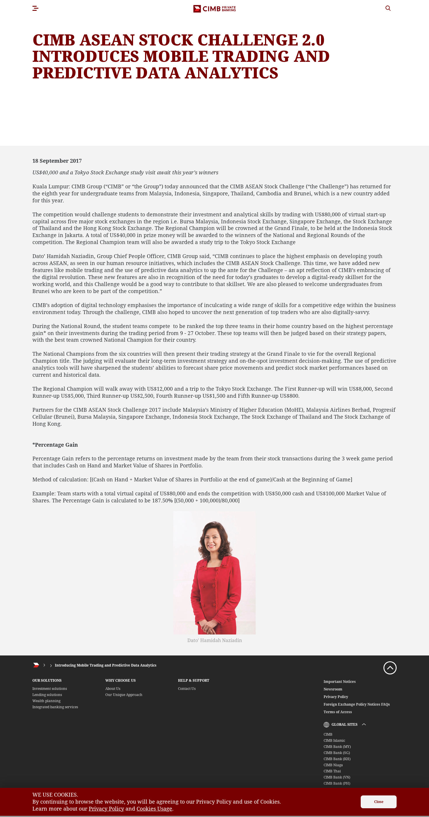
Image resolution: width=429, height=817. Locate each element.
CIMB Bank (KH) (337, 758)
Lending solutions (47, 694)
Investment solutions (49, 688)
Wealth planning (46, 700)
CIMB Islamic (334, 740)
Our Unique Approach (123, 694)
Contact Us (187, 688)
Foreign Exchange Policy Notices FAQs (357, 704)
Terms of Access (338, 711)
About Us (112, 688)
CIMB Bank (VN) (337, 777)
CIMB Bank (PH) (337, 783)
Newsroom (333, 689)
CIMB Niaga (333, 764)
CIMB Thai (332, 771)
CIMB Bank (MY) (337, 746)
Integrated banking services (55, 706)
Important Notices (340, 681)
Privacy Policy (336, 696)
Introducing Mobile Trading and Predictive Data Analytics (105, 665)
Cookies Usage (154, 808)
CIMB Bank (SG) (337, 752)
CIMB (328, 734)
